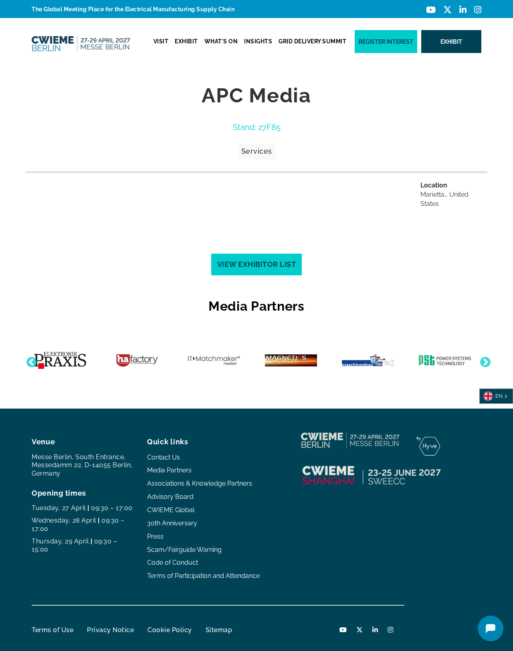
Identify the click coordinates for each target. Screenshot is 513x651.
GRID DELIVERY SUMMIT (312, 41)
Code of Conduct (172, 562)
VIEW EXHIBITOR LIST (256, 264)
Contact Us (163, 457)
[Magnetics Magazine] (291, 360)
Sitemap (219, 630)
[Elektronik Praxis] (60, 360)
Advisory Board (170, 496)
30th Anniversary (172, 523)
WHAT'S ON (221, 41)
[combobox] (496, 396)
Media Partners (169, 470)
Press (155, 536)
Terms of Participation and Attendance (203, 576)
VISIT (161, 41)
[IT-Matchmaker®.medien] (214, 360)
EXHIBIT (186, 41)
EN (499, 396)
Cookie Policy (169, 630)
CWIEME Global (170, 510)
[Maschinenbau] (368, 360)
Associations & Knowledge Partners (199, 483)
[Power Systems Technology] (445, 360)
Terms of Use (52, 630)
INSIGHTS (258, 41)
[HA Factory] (137, 360)
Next (483, 360)
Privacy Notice (110, 630)
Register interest (386, 42)
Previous (30, 360)
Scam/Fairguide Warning (184, 549)
